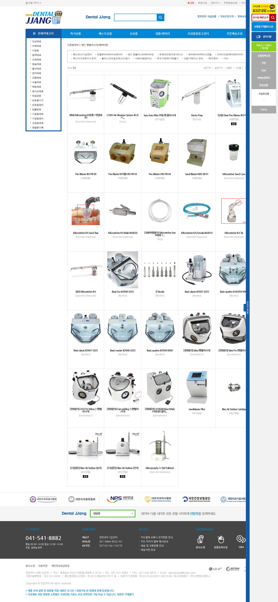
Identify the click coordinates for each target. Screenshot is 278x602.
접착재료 (36, 55)
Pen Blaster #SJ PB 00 (85, 174)
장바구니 (215, 3)
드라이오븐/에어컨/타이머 (230, 54)
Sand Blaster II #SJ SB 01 (196, 174)
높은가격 (218, 68)
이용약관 (42, 565)
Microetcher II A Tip (234, 233)
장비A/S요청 (244, 16)
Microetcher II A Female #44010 (196, 233)
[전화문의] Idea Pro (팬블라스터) (233, 350)
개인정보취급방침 (60, 565)
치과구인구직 (227, 16)
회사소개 (30, 565)
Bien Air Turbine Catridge (234, 409)
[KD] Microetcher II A (86, 291)
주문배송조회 (230, 3)
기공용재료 (37, 114)
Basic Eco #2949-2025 (123, 291)
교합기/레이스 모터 (193, 58)
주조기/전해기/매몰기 (168, 58)
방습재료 (36, 64)
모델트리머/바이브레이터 (110, 54)
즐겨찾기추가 (32, 3)
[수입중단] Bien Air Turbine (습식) (86, 468)
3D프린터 (213, 58)
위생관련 (36, 96)
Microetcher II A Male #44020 (122, 233)
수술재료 (36, 82)
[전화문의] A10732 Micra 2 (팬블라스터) (86, 410)
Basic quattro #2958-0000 (160, 350)
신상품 (134, 33)
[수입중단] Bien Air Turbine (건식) (122, 468)
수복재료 (36, 46)
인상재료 (36, 41)
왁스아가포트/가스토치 (84, 58)
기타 (226, 58)
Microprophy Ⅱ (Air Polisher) (160, 468)
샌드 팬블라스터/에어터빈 (141, 54)
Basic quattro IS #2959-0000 (234, 291)
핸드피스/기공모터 (82, 54)
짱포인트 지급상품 (206, 16)
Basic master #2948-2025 (122, 350)
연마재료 (36, 73)
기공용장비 (37, 118)
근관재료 (36, 59)
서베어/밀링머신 (143, 58)
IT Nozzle (160, 291)
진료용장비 (37, 105)
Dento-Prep (197, 115)
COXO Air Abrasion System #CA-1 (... (123, 116)
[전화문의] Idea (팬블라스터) (196, 350)
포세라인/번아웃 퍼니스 (171, 54)
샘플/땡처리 (162, 33)
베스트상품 (105, 33)
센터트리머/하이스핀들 (200, 54)
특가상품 (75, 33)
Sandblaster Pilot (197, 409)
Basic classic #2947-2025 (197, 291)
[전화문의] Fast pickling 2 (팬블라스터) (122, 410)
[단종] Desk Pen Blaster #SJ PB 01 (234, 115)
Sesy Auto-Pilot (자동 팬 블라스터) (160, 115)
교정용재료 (37, 123)
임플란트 (36, 109)
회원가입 (202, 3)
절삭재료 (36, 68)
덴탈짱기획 (37, 127)
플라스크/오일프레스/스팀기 (116, 58)
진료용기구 (37, 100)
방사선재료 (37, 91)
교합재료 (36, 77)
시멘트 (35, 50)
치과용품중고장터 (198, 33)
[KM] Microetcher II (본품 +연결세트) (85, 116)
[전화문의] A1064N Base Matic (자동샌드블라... (160, 410)
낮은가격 (207, 68)
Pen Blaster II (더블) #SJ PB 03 (122, 174)
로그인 (190, 3)
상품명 (229, 68)
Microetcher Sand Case (234, 174)
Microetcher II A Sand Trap (85, 233)
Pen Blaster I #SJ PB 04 (160, 174)
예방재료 (36, 86)
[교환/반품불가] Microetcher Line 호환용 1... (159, 233)
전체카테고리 (46, 33)
